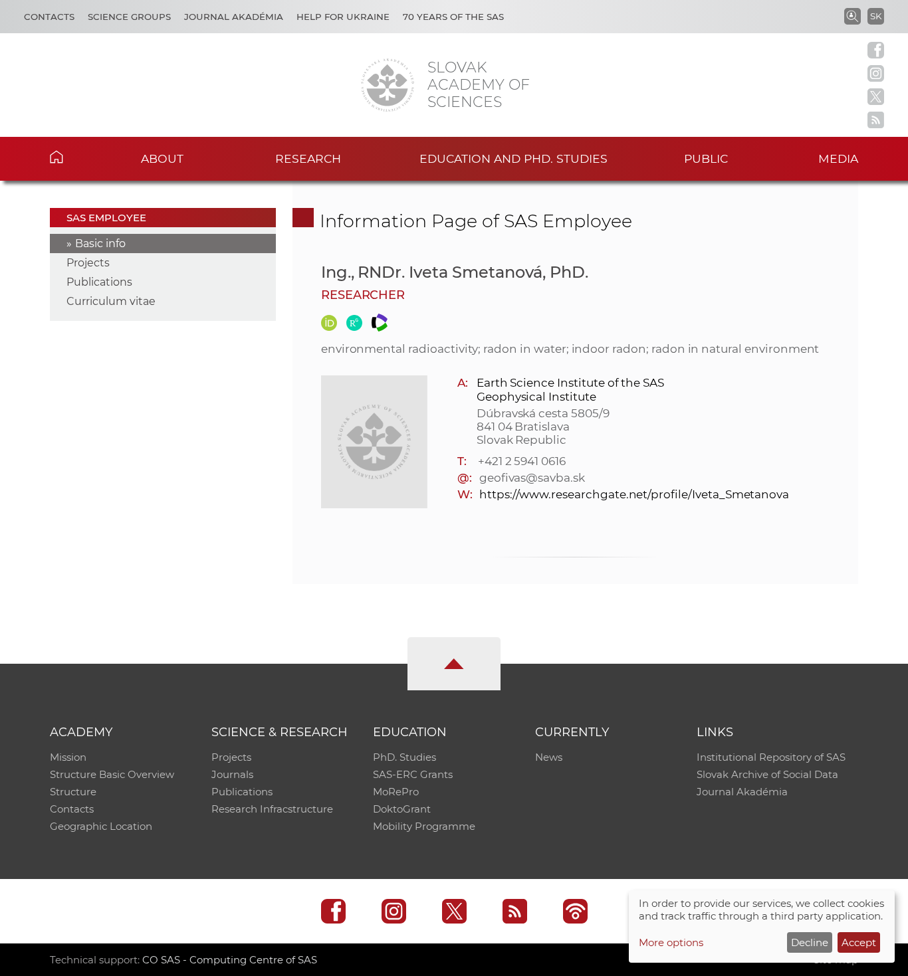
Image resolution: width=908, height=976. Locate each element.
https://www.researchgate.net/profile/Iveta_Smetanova (634, 494)
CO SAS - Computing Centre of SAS (229, 959)
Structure (73, 791)
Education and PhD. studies (513, 158)
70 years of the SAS (453, 16)
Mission (68, 757)
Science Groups (129, 16)
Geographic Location (101, 826)
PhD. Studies (404, 757)
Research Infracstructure (272, 809)
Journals (232, 774)
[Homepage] (387, 85)
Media (838, 158)
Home (77, 157)
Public (706, 158)
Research (308, 158)
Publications (99, 282)
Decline (809, 942)
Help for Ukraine (343, 16)
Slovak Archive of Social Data (767, 774)
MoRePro (396, 791)
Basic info (100, 243)
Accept (859, 942)
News (548, 757)
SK (875, 16)
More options (671, 942)
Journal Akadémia (233, 16)
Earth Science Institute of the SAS (570, 382)
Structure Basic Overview (112, 774)
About (162, 158)
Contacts (49, 16)
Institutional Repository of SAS (771, 757)
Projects (88, 262)
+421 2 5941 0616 (522, 461)
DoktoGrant (402, 809)
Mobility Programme (424, 826)
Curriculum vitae (111, 301)
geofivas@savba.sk (532, 477)
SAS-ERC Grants (413, 774)
